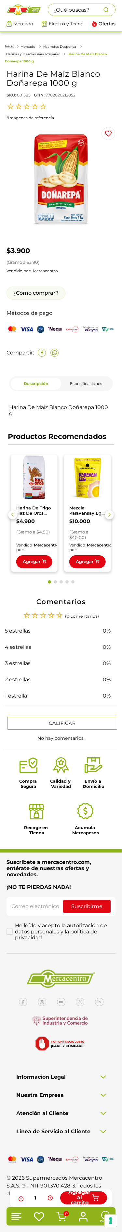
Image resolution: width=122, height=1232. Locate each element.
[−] (20, 1197)
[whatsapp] (54, 353)
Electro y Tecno (66, 24)
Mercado (23, 24)
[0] (60, 1217)
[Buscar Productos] (109, 10)
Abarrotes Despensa (59, 47)
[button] (13, 515)
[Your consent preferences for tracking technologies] (110, 1220)
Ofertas (107, 24)
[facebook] (42, 353)
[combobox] (81, 10)
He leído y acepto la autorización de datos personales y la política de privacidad (61, 932)
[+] (50, 1197)
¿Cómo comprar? (36, 293)
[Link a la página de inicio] (10, 46)
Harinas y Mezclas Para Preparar (33, 54)
